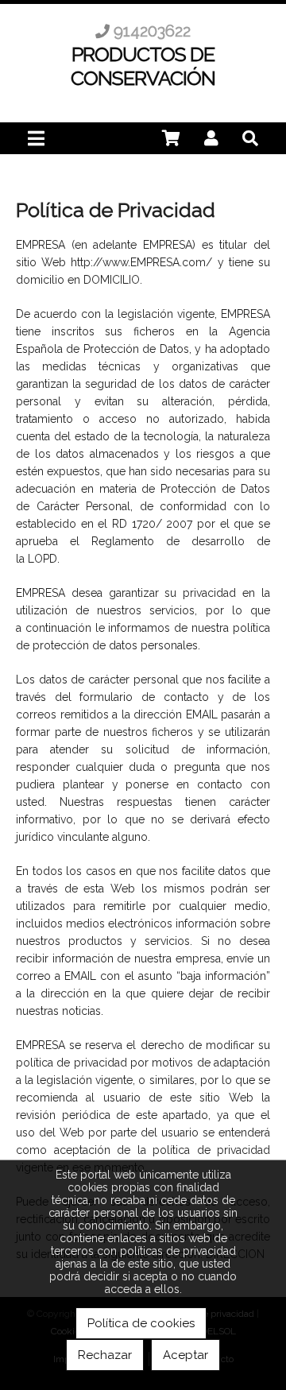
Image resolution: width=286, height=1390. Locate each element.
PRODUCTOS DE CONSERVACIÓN (143, 66)
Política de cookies (141, 1323)
